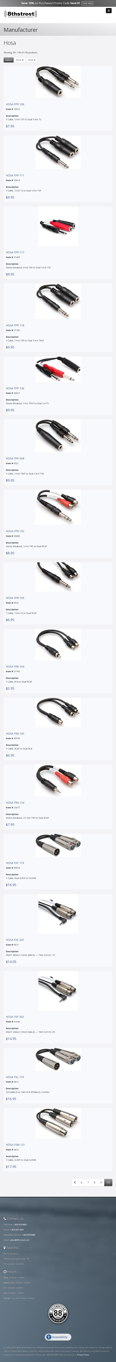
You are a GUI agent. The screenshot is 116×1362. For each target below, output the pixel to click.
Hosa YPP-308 (15, 458)
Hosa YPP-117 (15, 252)
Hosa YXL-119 (15, 1077)
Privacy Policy (83, 1355)
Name (9, 59)
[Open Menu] (109, 10)
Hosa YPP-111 (15, 175)
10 (108, 1182)
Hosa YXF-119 (15, 863)
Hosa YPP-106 (15, 104)
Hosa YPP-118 (15, 325)
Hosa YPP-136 (15, 388)
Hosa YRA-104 (15, 666)
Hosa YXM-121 (15, 1144)
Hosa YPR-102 (15, 531)
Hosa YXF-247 (15, 939)
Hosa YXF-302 (15, 1016)
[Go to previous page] (74, 1182)
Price (19, 59)
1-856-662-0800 (17, 1229)
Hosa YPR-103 (15, 598)
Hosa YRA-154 (15, 802)
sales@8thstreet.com (19, 1240)
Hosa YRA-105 (15, 733)
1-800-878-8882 (20, 1224)
